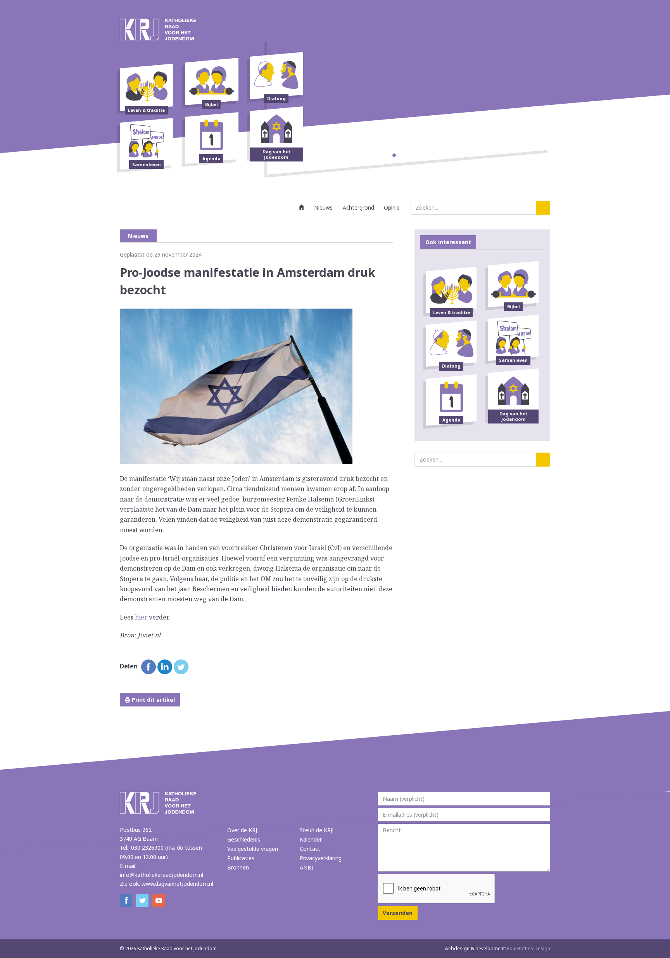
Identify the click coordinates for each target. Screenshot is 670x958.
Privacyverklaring (321, 858)
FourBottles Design (497, 948)
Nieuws (323, 207)
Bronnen (238, 867)
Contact (310, 848)
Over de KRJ (242, 830)
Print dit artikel (152, 699)
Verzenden (398, 912)
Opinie (392, 207)
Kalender (311, 839)
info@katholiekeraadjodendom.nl (161, 874)
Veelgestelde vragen (252, 848)
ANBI (306, 867)
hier (141, 617)
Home (301, 207)
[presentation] (437, 889)
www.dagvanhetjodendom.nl (177, 883)
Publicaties (240, 858)
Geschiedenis (243, 839)
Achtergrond (358, 207)
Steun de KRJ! (316, 830)
